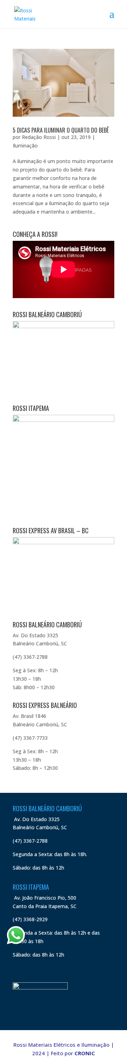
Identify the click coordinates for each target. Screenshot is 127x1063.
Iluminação (25, 145)
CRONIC (84, 1053)
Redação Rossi (39, 137)
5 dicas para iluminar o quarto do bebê (61, 130)
